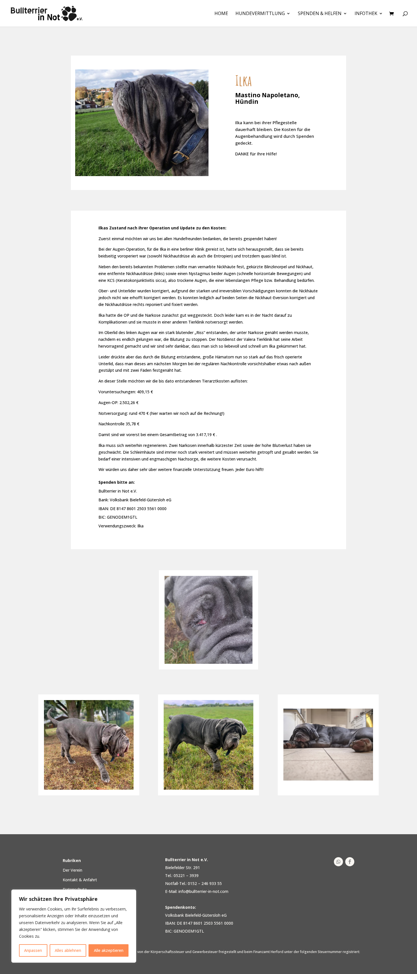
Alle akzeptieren (108, 950)
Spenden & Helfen (320, 13)
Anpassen (33, 950)
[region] (73, 926)
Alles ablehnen (68, 950)
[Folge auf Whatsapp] (338, 861)
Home (221, 13)
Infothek (366, 13)
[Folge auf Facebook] (349, 861)
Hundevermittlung (260, 13)
